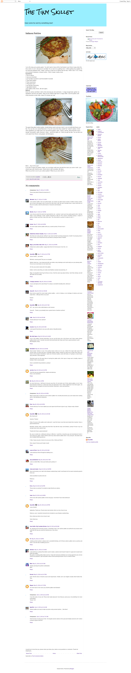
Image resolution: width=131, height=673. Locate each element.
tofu (98, 280)
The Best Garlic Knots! (90, 292)
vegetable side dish (100, 282)
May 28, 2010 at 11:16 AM (44, 336)
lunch (99, 232)
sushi (99, 278)
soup (99, 274)
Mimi (31, 563)
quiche (99, 248)
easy (31, 179)
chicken (99, 185)
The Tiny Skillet (49, 12)
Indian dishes (99, 140)
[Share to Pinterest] (50, 177)
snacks (99, 272)
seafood (100, 267)
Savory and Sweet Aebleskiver (90, 166)
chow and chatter (34, 469)
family (99, 217)
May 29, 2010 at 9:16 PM (39, 486)
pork (99, 244)
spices (99, 276)
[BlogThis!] (45, 177)
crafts (99, 201)
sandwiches (100, 263)
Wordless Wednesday (100, 156)
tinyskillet (32, 254)
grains (99, 227)
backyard (100, 162)
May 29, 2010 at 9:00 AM (43, 450)
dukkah (99, 210)
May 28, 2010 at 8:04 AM (40, 327)
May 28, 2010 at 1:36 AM (46, 281)
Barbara (32, 549)
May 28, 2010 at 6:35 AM (39, 317)
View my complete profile (92, 442)
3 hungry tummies (34, 281)
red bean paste (100, 255)
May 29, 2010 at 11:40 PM (43, 505)
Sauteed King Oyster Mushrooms (90, 321)
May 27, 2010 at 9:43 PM (40, 224)
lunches (100, 234)
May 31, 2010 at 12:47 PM (40, 574)
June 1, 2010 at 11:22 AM (43, 594)
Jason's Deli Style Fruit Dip (90, 138)
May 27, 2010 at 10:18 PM (50, 233)
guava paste (101, 228)
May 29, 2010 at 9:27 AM (44, 459)
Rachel (31, 574)
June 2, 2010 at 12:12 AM (41, 607)
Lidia (31, 317)
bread (99, 173)
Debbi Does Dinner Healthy (37, 233)
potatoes (100, 246)
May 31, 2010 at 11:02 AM (39, 563)
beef (99, 167)
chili (99, 190)
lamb (99, 230)
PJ (30, 538)
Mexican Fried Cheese (89, 262)
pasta (99, 241)
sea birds (100, 265)
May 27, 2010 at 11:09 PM (51, 244)
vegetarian (100, 284)
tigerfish (32, 607)
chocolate (100, 192)
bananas (100, 163)
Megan (31, 585)
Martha (31, 212)
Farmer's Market (100, 135)
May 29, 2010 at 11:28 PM (39, 495)
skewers (100, 270)
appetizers (100, 158)
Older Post (79, 653)
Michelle (32, 199)
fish (33, 179)
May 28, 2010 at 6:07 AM (43, 305)
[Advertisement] (95, 73)
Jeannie (32, 327)
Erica (31, 486)
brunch (99, 176)
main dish (100, 236)
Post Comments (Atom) (37, 656)
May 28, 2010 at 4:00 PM (42, 393)
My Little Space (34, 336)
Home (54, 653)
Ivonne (31, 224)
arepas (99, 160)
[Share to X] (47, 177)
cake (99, 180)
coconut (100, 194)
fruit (98, 223)
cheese (99, 183)
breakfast (100, 174)
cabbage (100, 178)
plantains (100, 242)
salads (99, 261)
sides (99, 269)
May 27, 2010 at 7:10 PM (42, 190)
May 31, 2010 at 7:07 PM (40, 585)
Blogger (72, 668)
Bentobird (32, 348)
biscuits (99, 171)
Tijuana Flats (99, 151)
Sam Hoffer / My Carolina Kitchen (38, 526)
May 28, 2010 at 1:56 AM (41, 291)
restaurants (100, 258)
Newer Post (29, 653)
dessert (99, 203)
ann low (32, 370)
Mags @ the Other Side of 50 (37, 244)
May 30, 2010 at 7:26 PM (38, 538)
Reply (31, 194)
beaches (100, 165)
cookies (99, 197)
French (99, 137)
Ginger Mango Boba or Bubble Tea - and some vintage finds (90, 411)
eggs (99, 214)
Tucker (99, 153)
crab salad (100, 199)
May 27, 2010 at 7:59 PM (40, 212)
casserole (100, 182)
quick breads (99, 250)
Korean (99, 142)
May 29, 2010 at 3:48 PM (45, 469)
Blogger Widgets (94, 41)
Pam (31, 404)
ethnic (99, 216)
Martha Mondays (100, 144)
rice (98, 260)
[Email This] (43, 177)
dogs (99, 205)
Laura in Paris (33, 450)
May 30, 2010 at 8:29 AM (53, 526)
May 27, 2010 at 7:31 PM (41, 199)
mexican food (100, 238)
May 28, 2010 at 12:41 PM (40, 370)
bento (99, 169)
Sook (31, 495)
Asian (99, 129)
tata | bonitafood (34, 459)
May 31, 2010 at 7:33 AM (41, 549)
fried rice (100, 221)
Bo (30, 381)
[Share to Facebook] (49, 177)
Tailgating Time (100, 148)
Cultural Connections (101, 132)
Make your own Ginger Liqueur (90, 380)
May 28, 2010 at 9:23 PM (39, 404)
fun (98, 225)
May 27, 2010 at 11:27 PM (43, 254)
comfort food (101, 196)
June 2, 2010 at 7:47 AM (42, 616)
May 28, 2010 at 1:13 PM (38, 381)
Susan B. (32, 291)
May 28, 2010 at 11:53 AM (41, 348)
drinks (99, 208)
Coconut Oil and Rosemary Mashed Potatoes (90, 353)
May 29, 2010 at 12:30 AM (43, 414)
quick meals (36, 179)
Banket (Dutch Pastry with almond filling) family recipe (90, 199)
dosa (99, 207)
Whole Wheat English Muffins (89, 231)
